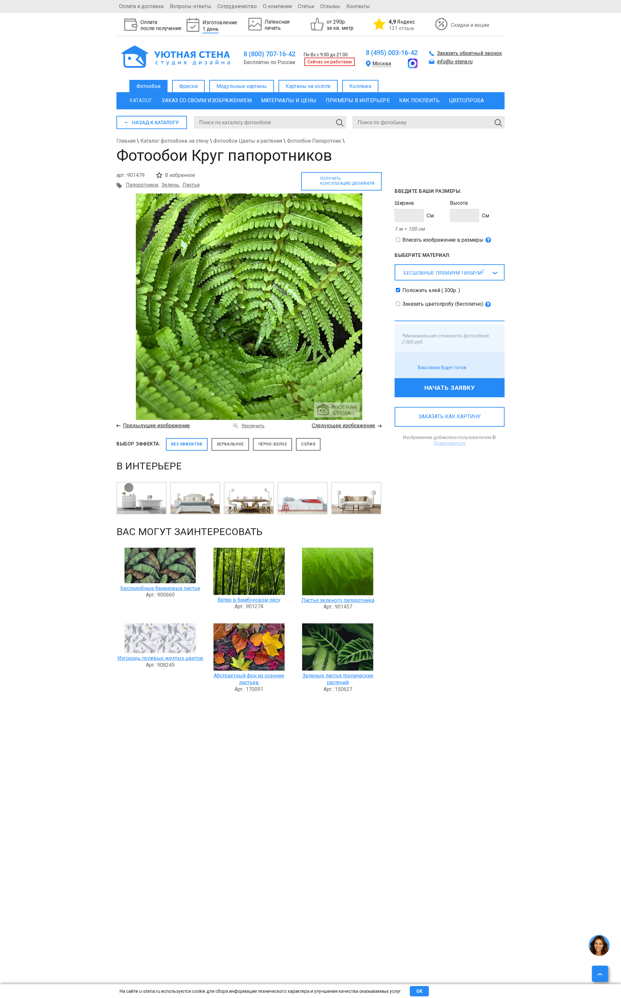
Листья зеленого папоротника (337, 600)
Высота (459, 203)
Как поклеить (419, 100)
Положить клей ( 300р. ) (431, 290)
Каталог (140, 100)
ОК (419, 991)
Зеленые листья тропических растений (337, 679)
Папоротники (142, 185)
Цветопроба (466, 100)
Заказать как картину (450, 416)
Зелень (170, 185)
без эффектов (186, 444)
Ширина (404, 203)
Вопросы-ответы (190, 6)
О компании (277, 6)
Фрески (188, 86)
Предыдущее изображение (156, 425)
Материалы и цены (288, 100)
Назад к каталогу (155, 123)
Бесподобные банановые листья (160, 588)
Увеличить (253, 426)
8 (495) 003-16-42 (392, 53)
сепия (308, 444)
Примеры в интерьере (358, 100)
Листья (191, 185)
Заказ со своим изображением (206, 100)
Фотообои (148, 86)
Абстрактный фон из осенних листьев (249, 679)
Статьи (306, 6)
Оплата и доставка (141, 6)
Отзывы (330, 6)
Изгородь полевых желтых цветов (160, 658)
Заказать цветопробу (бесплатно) (442, 304)
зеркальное (230, 444)
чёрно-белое (272, 444)
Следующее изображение (343, 425)
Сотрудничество (237, 6)
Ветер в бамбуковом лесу (249, 600)
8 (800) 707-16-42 (269, 54)
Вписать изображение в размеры (443, 240)
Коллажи (360, 86)
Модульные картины (241, 86)
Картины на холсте (308, 86)
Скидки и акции (470, 25)
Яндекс (402, 25)
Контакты (358, 6)
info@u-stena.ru (455, 62)
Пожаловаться (449, 443)
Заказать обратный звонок (469, 53)
